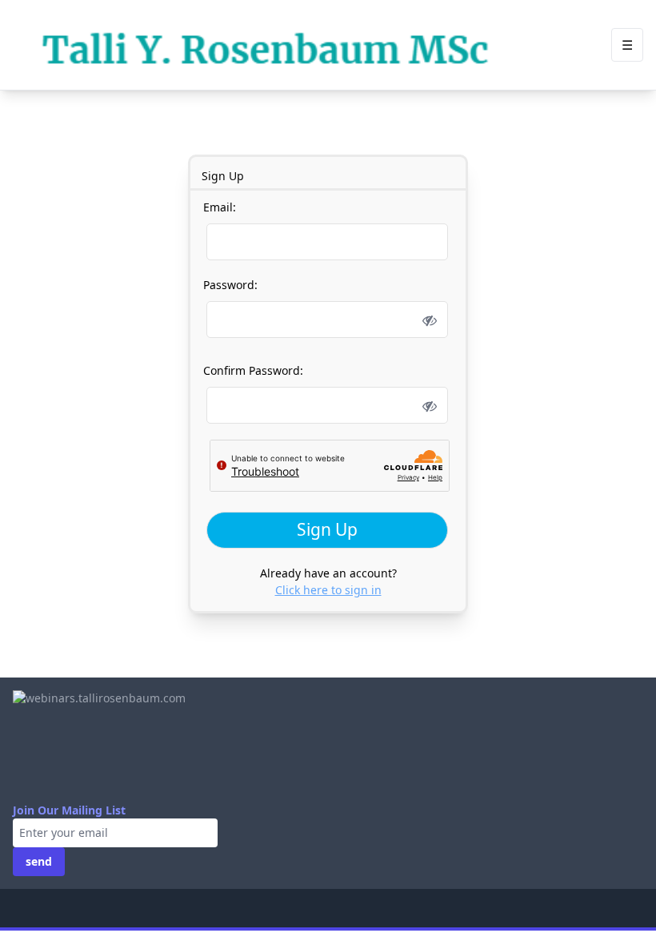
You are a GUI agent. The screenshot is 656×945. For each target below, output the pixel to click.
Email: (219, 207)
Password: (230, 284)
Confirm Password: (253, 370)
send (39, 861)
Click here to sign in (328, 589)
